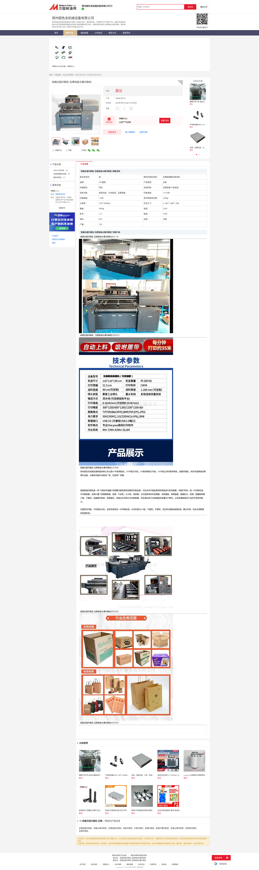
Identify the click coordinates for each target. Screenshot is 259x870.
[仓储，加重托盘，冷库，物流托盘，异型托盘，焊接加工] (198, 138)
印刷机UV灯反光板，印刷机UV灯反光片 (66, 66)
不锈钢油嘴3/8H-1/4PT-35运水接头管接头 (205, 125)
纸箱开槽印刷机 (162, 828)
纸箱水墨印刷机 (100, 828)
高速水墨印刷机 (177, 828)
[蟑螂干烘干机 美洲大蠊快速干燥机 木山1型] (198, 92)
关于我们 (82, 864)
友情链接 (175, 864)
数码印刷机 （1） (59, 177)
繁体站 (164, 864)
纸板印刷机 (127, 828)
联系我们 (94, 864)
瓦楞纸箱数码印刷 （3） (62, 174)
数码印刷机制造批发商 (139, 855)
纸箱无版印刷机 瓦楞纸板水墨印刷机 (133, 858)
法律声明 (153, 864)
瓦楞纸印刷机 (191, 828)
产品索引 (55, 236)
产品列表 (57, 75)
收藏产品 (58, 150)
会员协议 (141, 864)
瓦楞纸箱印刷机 (85, 828)
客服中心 (106, 864)
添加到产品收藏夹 (58, 239)
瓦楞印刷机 (83, 831)
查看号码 (165, 120)
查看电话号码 (60, 194)
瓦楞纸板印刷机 (115, 828)
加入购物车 (130, 132)
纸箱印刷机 (149, 828)
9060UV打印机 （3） (61, 170)
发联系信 (112, 132)
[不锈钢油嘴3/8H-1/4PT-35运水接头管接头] (198, 115)
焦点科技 (133, 867)
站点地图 (118, 864)
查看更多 (62, 208)
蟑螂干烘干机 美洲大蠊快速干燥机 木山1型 (205, 102)
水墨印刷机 (138, 828)
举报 (69, 150)
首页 (50, 75)
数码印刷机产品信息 (119, 855)
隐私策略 (129, 864)
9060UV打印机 (67, 75)
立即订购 (143, 132)
